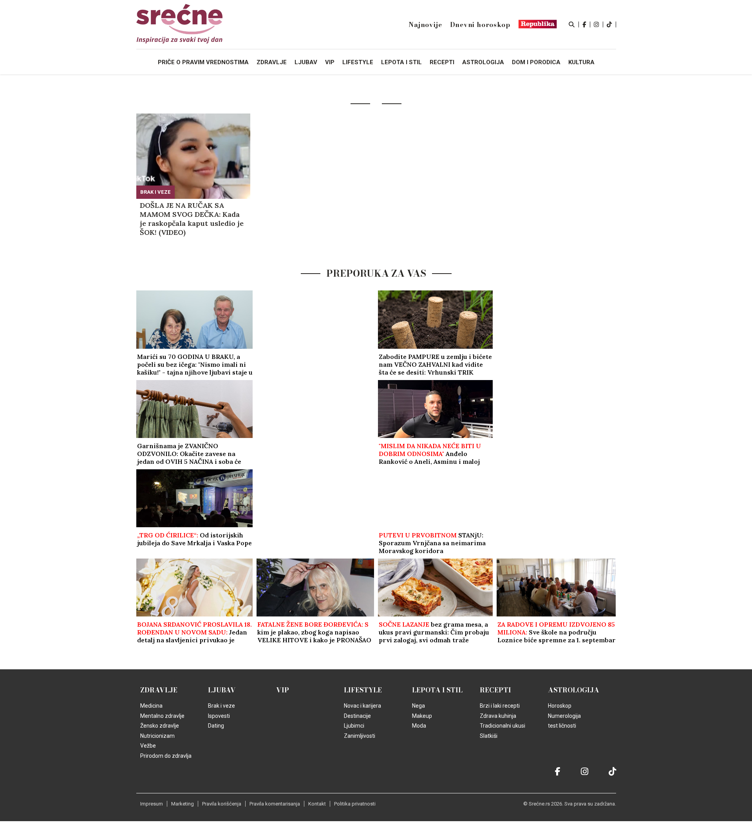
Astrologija (573, 690)
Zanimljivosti (359, 736)
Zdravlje (158, 690)
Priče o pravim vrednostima (203, 62)
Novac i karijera (362, 706)
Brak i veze (155, 192)
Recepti (495, 690)
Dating (216, 726)
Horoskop (559, 706)
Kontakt (317, 804)
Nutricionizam (157, 736)
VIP (282, 690)
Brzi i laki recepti (500, 706)
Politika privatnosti (355, 804)
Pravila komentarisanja (274, 804)
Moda (419, 726)
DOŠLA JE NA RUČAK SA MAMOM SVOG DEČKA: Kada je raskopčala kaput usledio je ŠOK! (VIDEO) (192, 219)
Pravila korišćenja (221, 804)
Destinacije (357, 716)
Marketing (182, 804)
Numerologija (564, 716)
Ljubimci (354, 726)
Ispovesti (219, 716)
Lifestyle (363, 690)
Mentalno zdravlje (162, 716)
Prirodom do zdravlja (166, 756)
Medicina (151, 706)
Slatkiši (488, 736)
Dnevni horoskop (480, 25)
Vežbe (148, 745)
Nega (418, 706)
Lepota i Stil (437, 690)
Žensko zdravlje (159, 726)
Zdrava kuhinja (498, 716)
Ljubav (222, 690)
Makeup (422, 716)
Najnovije (425, 25)
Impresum (151, 804)
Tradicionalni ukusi (502, 726)
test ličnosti (562, 726)
